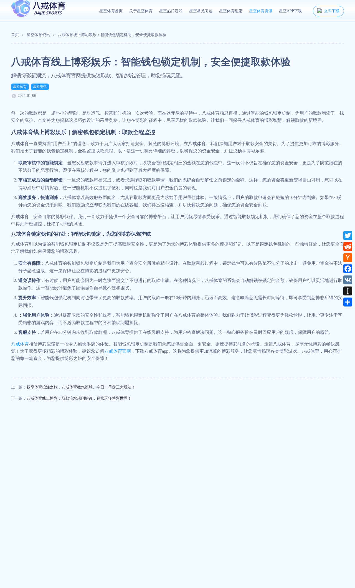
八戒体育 (20, 344)
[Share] (347, 301)
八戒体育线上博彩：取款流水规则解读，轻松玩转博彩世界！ (79, 398)
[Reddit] (347, 246)
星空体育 (20, 87)
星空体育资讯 (260, 11)
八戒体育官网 (117, 351)
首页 (15, 35)
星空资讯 (40, 87)
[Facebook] (347, 268)
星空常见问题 (200, 11)
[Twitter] (347, 235)
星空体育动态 (230, 11)
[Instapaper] (347, 290)
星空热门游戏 (170, 11)
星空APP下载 (290, 11)
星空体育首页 (111, 11)
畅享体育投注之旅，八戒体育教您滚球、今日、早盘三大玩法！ (81, 387)
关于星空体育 (141, 11)
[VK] (347, 279)
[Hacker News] (347, 257)
